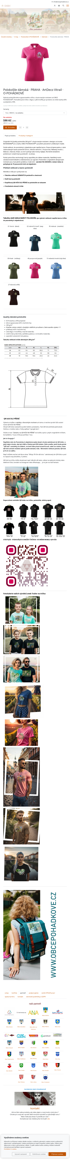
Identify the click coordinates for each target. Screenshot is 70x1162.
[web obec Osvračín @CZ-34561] (45, 1065)
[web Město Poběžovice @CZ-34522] (21, 1054)
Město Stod (57, 1026)
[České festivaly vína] (21, 1013)
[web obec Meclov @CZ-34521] (33, 1042)
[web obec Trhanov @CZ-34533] (58, 1065)
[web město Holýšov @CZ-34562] (21, 1042)
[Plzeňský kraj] (57, 1035)
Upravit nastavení (21, 1154)
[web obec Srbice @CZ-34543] (45, 1054)
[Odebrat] (20, 127)
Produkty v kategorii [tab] (26, 136)
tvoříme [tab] (14, 993)
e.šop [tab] (7, 993)
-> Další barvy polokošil (11, 179)
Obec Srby (57, 1059)
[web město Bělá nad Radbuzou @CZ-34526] (33, 1022)
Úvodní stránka (6, 37)
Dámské (44, 37)
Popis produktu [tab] (10, 136)
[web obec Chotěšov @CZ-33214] (45, 1042)
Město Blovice (9, 1027)
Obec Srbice (45, 1059)
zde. (48, 1119)
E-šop (16, 37)
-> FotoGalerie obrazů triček (13, 186)
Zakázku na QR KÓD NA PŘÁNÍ (23, 433)
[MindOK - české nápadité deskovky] (33, 1036)
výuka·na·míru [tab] (10, 997)
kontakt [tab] (20, 997)
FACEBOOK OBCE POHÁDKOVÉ (35, 1089)
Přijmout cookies (57, 1154)
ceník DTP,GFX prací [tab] (48, 993)
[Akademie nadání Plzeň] (33, 1012)
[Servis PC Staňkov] (57, 1012)
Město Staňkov (45, 1015)
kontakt (35, 1108)
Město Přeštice (45, 1026)
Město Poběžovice (21, 1059)
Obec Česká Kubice (9, 1059)
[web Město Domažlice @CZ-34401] (21, 1022)
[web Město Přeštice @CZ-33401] (45, 1021)
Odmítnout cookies (39, 1154)
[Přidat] (27, 127)
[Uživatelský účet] (54, 5)
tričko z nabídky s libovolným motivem (23, 422)
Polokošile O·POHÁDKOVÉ (30, 37)
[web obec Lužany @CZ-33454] (33, 1077)
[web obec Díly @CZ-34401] (57, 1042)
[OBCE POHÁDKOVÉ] (6, 6)
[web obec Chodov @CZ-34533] (21, 1065)
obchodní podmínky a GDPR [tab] (36, 997)
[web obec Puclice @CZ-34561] (33, 1065)
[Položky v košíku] (59, 5)
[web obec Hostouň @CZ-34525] (9, 1042)
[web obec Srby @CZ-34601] (58, 1054)
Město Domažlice (21, 1026)
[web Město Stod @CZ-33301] (58, 1022)
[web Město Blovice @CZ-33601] (9, 1022)
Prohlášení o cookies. (10, 1149)
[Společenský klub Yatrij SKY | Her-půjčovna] (35, 1098)
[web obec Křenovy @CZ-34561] (33, 1053)
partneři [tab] (23, 993)
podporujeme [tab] (33, 993)
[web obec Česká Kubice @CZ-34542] (9, 1054)
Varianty (6, 109)
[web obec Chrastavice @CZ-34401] (45, 1077)
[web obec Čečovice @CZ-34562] (21, 1077)
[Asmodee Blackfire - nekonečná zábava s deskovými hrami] (9, 1035)
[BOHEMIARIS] (9, 1012)
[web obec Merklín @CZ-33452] (9, 1065)
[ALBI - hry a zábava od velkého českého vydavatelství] (21, 1036)
